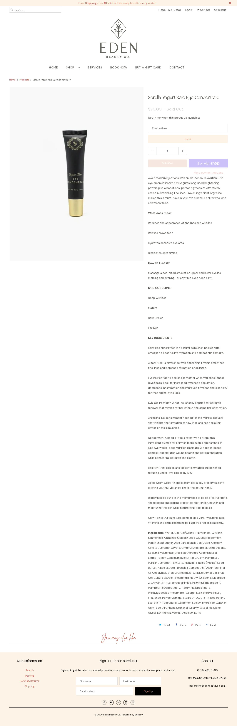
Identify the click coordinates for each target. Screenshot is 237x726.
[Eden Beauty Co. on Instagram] (125, 702)
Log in (189, 9)
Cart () (204, 9)
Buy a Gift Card (148, 67)
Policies (29, 675)
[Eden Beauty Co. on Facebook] (104, 702)
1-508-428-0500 (169, 9)
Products (24, 79)
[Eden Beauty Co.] (118, 39)
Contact (177, 67)
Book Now (118, 67)
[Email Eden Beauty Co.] (133, 702)
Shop (71, 67)
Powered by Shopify (132, 714)
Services (95, 67)
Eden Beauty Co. (112, 714)
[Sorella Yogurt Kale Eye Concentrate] (76, 174)
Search (30, 670)
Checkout (220, 9)
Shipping (30, 686)
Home (53, 67)
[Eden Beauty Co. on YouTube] (111, 702)
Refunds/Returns (29, 681)
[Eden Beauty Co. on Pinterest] (118, 702)
